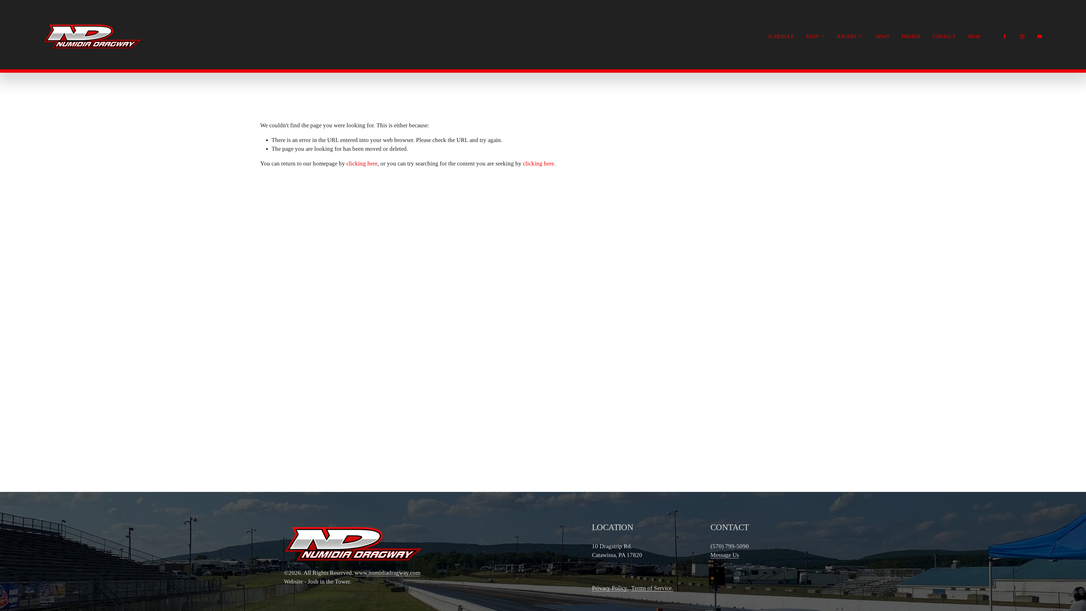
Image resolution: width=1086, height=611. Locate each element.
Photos (911, 36)
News (882, 36)
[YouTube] (1039, 36)
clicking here (362, 163)
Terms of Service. (652, 588)
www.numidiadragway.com (387, 572)
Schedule (781, 36)
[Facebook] (1004, 36)
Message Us (724, 555)
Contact (943, 36)
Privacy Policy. (610, 588)
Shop (974, 36)
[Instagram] (1022, 36)
